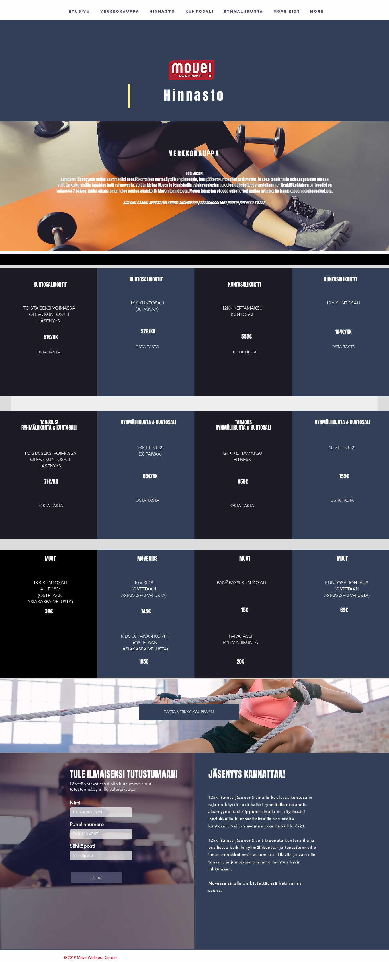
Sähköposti (82, 845)
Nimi (75, 802)
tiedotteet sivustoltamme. (259, 185)
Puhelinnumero (87, 824)
